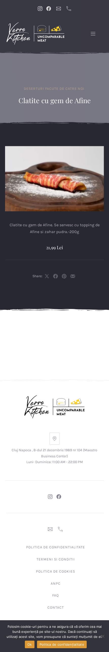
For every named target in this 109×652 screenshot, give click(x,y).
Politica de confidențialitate (62, 644)
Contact (55, 607)
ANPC (56, 583)
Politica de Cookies (55, 571)
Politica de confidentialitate (55, 547)
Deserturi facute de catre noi (54, 89)
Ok (29, 644)
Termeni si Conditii (56, 559)
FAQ (55, 595)
